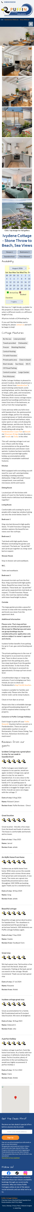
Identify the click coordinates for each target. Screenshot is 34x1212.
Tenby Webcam (24, 19)
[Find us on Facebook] (9, 1173)
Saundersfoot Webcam (11, 19)
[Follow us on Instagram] (25, 1173)
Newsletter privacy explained (10, 1158)
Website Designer (26, 1205)
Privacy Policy (16, 1205)
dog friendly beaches (23, 685)
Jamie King (18, 1208)
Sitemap (9, 1205)
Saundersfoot (22, 385)
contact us (20, 325)
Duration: (9, 298)
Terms (4, 1205)
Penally (8, 436)
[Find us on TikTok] (17, 1173)
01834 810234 (9, 2)
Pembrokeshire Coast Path (12, 432)
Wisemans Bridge (11, 434)
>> (29, 268)
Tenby (16, 436)
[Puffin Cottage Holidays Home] (17, 10)
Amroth (27, 432)
